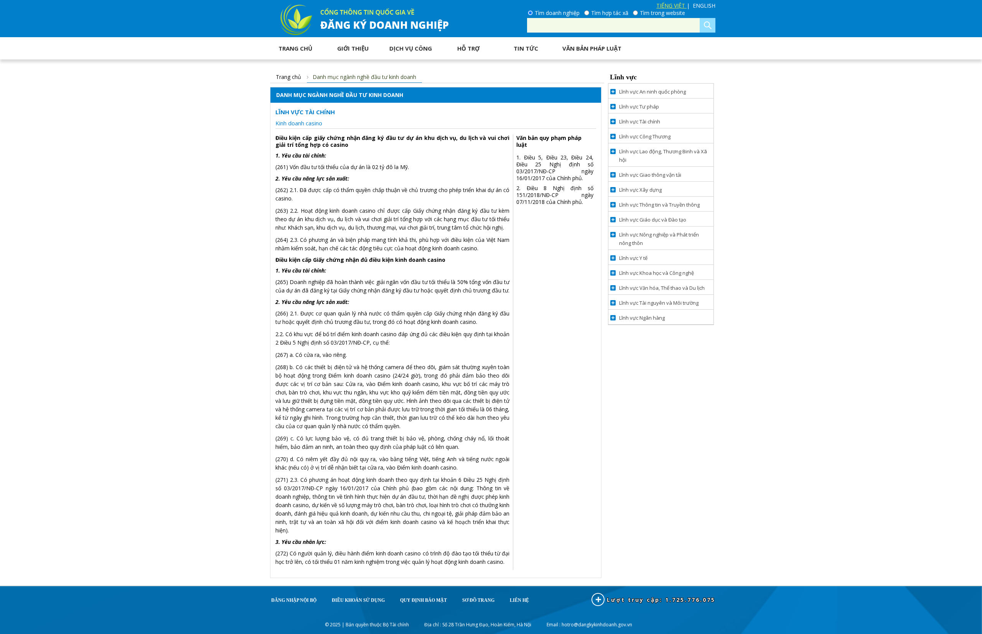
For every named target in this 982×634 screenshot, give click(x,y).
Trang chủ (295, 48)
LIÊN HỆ (519, 600)
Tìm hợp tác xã (609, 13)
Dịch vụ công (410, 48)
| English (701, 5)
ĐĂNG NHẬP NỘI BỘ (293, 600)
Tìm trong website (662, 13)
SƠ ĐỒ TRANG (478, 600)
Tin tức (526, 48)
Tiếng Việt (671, 5)
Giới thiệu (353, 48)
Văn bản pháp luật (591, 48)
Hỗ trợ (468, 48)
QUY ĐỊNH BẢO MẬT (423, 600)
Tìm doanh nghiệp (557, 13)
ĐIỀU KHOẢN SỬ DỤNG (358, 600)
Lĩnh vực (623, 77)
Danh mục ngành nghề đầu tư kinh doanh (364, 77)
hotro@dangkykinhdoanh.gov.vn (597, 624)
